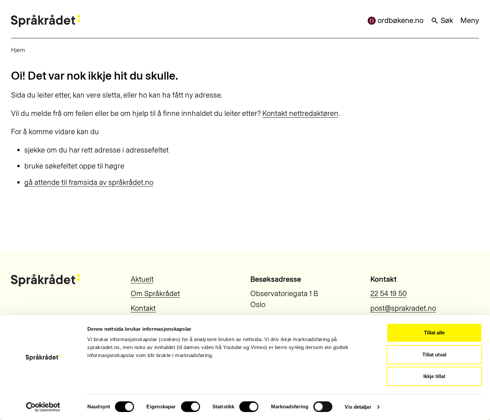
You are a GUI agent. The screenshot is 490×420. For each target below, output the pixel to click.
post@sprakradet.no (403, 308)
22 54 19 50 (388, 293)
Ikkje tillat (434, 376)
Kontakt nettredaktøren (300, 113)
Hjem (18, 49)
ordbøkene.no (400, 20)
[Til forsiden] (45, 21)
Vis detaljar (358, 407)
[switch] (190, 406)
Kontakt (143, 308)
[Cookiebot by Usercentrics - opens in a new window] (43, 407)
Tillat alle (434, 332)
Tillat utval (434, 354)
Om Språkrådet (155, 293)
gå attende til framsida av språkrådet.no (88, 182)
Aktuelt (142, 279)
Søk (447, 20)
